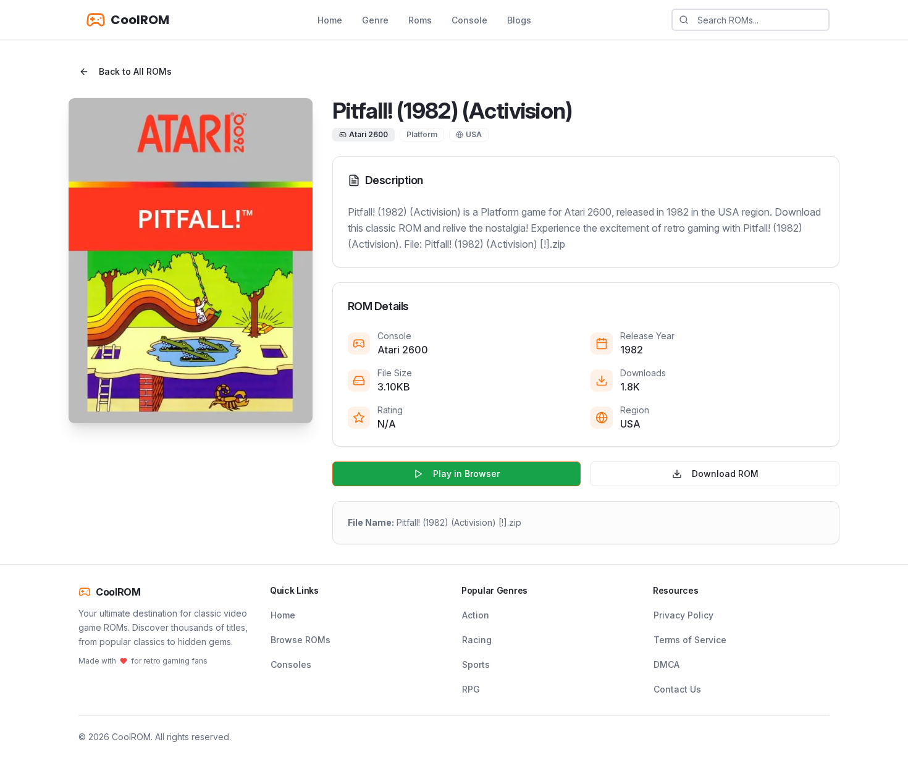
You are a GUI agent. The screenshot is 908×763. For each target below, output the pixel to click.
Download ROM (725, 473)
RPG (471, 689)
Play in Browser (466, 473)
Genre (375, 20)
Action (475, 615)
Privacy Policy (683, 615)
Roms (420, 20)
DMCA (666, 664)
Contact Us (677, 689)
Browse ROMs (300, 639)
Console (469, 20)
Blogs (519, 20)
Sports (476, 664)
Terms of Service (690, 639)
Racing (477, 639)
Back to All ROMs (135, 71)
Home (329, 20)
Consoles (291, 664)
